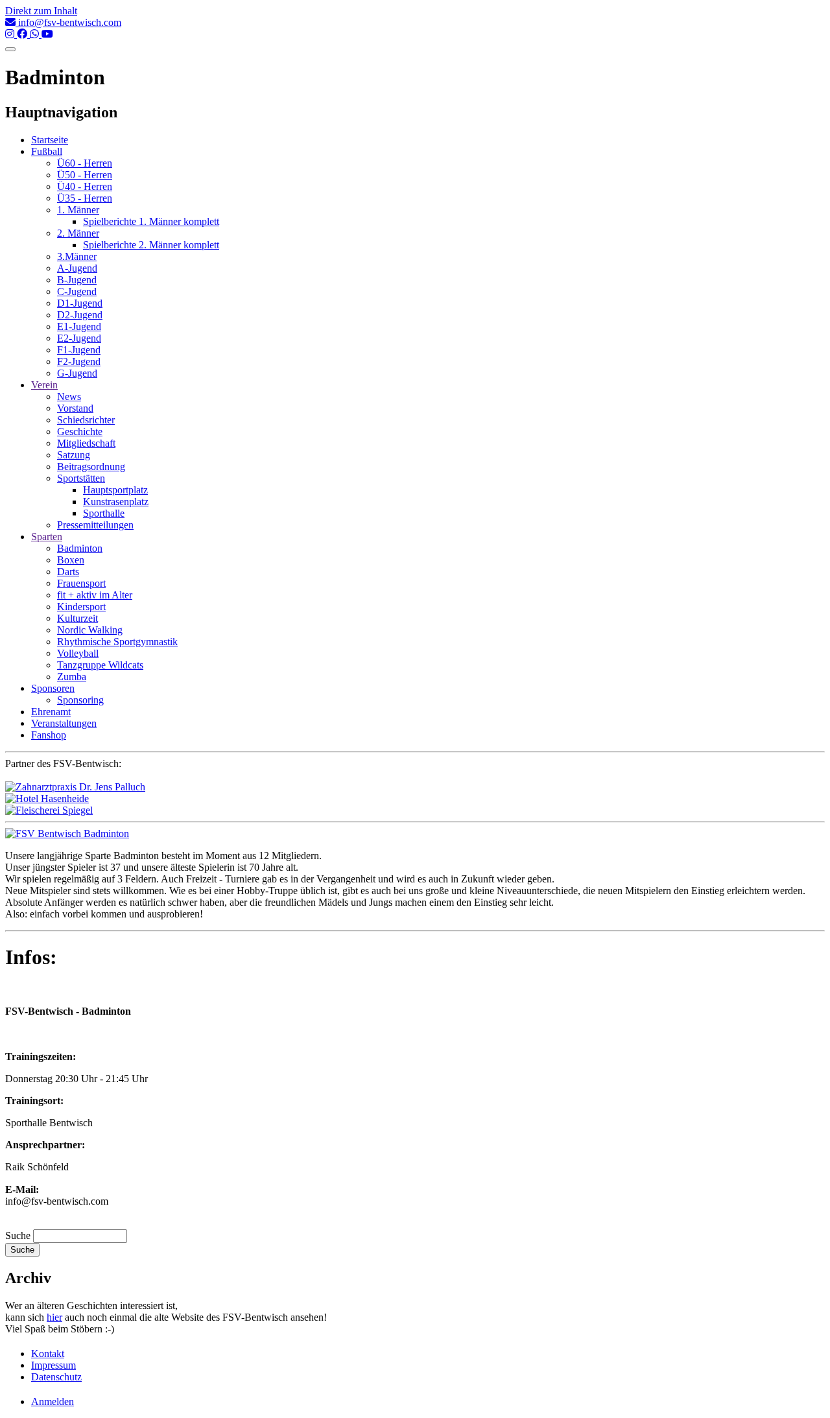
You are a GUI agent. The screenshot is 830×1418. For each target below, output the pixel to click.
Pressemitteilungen (95, 524)
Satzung (73, 454)
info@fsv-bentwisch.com (68, 22)
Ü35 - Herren (84, 198)
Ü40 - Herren (84, 186)
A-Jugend (77, 268)
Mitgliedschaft (86, 443)
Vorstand (75, 408)
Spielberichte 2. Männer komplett (151, 244)
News (69, 396)
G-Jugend (77, 373)
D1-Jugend (79, 303)
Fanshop (48, 734)
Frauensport (81, 583)
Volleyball (78, 653)
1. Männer (78, 209)
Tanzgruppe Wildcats (100, 664)
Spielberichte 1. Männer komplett (151, 221)
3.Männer (77, 256)
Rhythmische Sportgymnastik (117, 641)
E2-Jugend (79, 338)
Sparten (46, 536)
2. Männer (78, 233)
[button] (67, 833)
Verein (44, 384)
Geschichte (79, 431)
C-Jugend (77, 291)
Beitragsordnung (91, 466)
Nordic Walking (90, 629)
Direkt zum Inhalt (41, 10)
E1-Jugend (79, 326)
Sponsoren (53, 688)
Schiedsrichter (86, 419)
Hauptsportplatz (115, 489)
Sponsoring (80, 699)
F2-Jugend (79, 361)
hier (54, 1317)
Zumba (71, 676)
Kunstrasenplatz (115, 501)
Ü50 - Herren (84, 174)
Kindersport (81, 606)
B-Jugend (77, 279)
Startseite (49, 139)
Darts (68, 571)
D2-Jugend (79, 314)
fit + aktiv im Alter (94, 594)
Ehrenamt (51, 711)
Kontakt (47, 1353)
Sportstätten (81, 478)
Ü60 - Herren (84, 163)
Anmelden (52, 1401)
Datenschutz (56, 1376)
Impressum (53, 1365)
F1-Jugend (79, 349)
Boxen (70, 559)
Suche (17, 1235)
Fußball (46, 151)
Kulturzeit (77, 618)
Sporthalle (103, 513)
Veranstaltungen (64, 723)
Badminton (79, 548)
